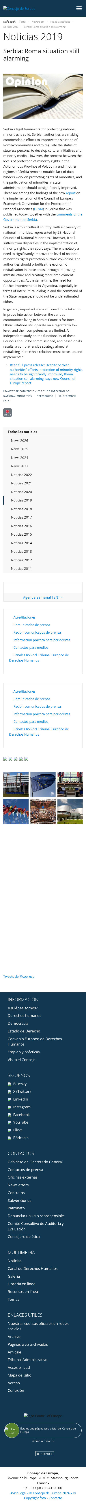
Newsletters (18, 1184)
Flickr (17, 1129)
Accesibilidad (19, 1367)
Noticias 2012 (21, 560)
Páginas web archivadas (28, 1344)
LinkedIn (20, 1099)
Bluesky (19, 1083)
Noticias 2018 (21, 509)
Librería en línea (21, 1283)
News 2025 (19, 449)
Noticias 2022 (21, 474)
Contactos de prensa (25, 1169)
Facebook (21, 1114)
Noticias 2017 (21, 517)
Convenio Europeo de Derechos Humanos (35, 1041)
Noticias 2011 (21, 568)
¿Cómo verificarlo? (43, 1441)
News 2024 (19, 457)
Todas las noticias (22, 431)
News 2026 (19, 440)
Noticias (14, 1260)
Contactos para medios (30, 647)
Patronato (16, 1207)
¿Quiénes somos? (22, 1007)
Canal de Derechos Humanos (33, 1268)
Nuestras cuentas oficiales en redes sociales (38, 1326)
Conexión (16, 1390)
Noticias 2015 (21, 534)
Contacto (55, 1498)
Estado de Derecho (24, 1031)
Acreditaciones (24, 617)
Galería (14, 1276)
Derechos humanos (24, 1015)
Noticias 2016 (21, 526)
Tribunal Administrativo (27, 1359)
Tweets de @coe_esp (18, 976)
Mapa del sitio (19, 1375)
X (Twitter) (21, 1091)
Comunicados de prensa (31, 625)
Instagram (21, 1106)
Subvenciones (19, 1200)
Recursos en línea (23, 1291)
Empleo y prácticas (24, 1051)
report (70, 193)
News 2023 (19, 466)
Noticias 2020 (21, 492)
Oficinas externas (22, 1177)
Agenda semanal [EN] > (43, 597)
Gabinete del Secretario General (35, 1161)
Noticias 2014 (21, 543)
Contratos (16, 1192)
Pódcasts (20, 1137)
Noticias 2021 (21, 483)
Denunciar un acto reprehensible (36, 1215)
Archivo (14, 1336)
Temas (13, 1299)
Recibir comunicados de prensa (37, 632)
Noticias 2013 (21, 551)
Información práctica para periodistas (41, 640)
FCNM (38, 209)
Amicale (14, 1352)
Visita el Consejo (22, 1059)
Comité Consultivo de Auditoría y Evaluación (36, 1226)
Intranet (45, 1453)
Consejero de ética (24, 1236)
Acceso (14, 1382)
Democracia (18, 1023)
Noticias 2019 (21, 500)
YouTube (20, 1122)
